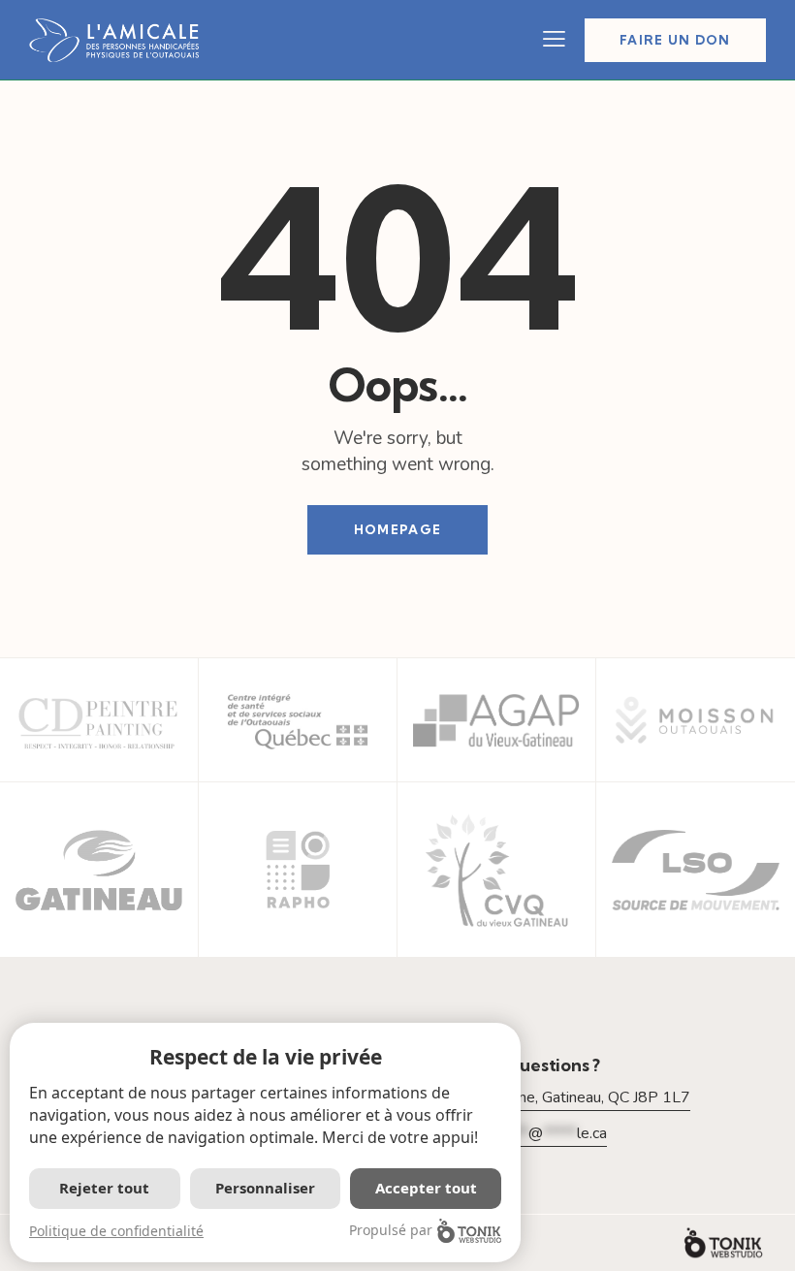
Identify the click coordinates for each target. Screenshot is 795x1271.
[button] (554, 39)
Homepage (397, 529)
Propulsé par (390, 1230)
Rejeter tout (104, 1187)
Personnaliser (265, 1187)
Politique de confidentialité (116, 1231)
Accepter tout (426, 1187)
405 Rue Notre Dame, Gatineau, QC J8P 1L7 (538, 1097)
